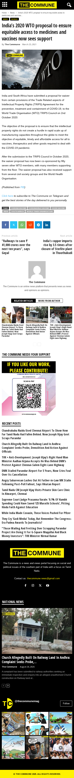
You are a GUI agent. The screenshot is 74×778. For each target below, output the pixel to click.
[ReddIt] (30, 224)
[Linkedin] (46, 224)
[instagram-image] (13, 723)
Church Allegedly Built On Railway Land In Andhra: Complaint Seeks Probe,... (36, 659)
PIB (22, 187)
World (14, 19)
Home (4, 12)
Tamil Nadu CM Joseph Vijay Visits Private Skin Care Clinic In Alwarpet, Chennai (36, 492)
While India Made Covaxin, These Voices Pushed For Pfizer (36, 513)
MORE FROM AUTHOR (49, 300)
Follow (66, 703)
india (6, 211)
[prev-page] (35, 344)
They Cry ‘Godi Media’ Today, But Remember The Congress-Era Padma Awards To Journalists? (37, 521)
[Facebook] (5, 224)
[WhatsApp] (22, 224)
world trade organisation (40, 211)
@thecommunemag (27, 701)
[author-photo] (37, 269)
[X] (41, 585)
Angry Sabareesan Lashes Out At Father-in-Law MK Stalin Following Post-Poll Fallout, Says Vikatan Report (36, 482)
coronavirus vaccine (39, 208)
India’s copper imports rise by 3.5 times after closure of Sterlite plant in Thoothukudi (56, 247)
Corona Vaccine (18, 208)
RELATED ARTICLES (23, 300)
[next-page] (39, 344)
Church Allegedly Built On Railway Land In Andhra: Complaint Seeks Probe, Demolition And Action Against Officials (36, 329)
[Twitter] (13, 224)
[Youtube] (48, 585)
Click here (7, 195)
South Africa (17, 211)
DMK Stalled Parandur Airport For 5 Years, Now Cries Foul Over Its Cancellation (36, 473)
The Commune (12, 44)
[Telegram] (38, 224)
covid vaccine (58, 208)
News (12, 12)
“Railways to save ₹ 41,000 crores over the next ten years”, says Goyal (16, 247)
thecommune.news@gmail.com (43, 578)
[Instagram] (33, 585)
